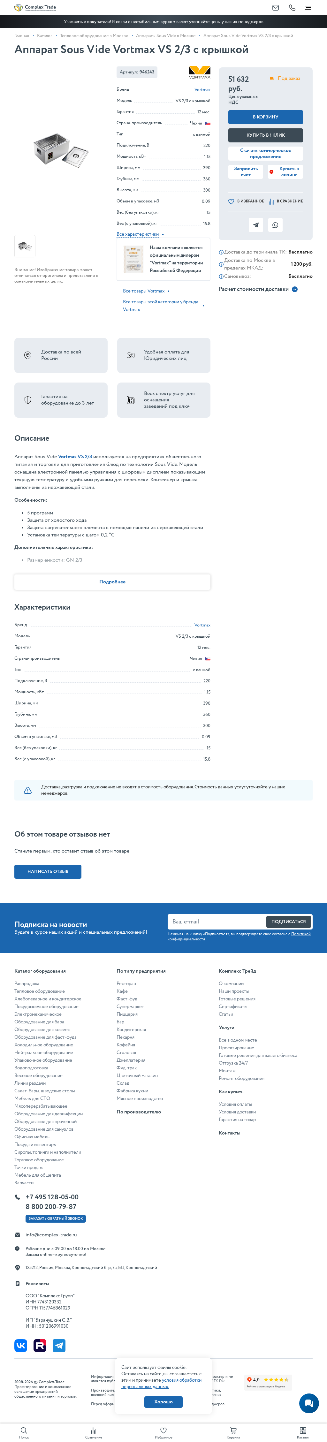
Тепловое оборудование (39, 991)
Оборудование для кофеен (42, 1029)
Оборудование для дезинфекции (48, 1114)
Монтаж (227, 1070)
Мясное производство (140, 1098)
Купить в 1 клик (266, 135)
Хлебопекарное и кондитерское (47, 999)
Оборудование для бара (39, 1022)
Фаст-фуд (127, 999)
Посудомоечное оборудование (46, 1006)
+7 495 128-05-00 (52, 1197)
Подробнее (112, 582)
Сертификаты (233, 1006)
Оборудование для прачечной (45, 1121)
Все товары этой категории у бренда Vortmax (160, 306)
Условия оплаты (235, 1104)
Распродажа (26, 983)
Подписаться (288, 922)
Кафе (122, 991)
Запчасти (24, 1183)
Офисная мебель (31, 1137)
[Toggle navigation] (308, 6)
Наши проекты (234, 991)
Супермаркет (130, 1006)
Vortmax (202, 90)
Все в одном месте (238, 1040)
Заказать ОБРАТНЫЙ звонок (56, 1218)
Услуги (226, 1027)
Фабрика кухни (132, 1091)
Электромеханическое (38, 1014)
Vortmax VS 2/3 (75, 456)
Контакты (229, 1133)
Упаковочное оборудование (43, 1060)
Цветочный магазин (137, 1075)
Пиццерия (127, 1014)
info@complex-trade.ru (51, 1235)
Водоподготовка (31, 1068)
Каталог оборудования (40, 971)
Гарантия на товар (237, 1119)
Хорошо (163, 1402)
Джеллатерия (131, 1060)
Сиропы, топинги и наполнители (47, 1152)
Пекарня (125, 1037)
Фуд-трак (127, 1068)
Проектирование (236, 1047)
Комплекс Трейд (237, 971)
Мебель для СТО (32, 1098)
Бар (120, 1022)
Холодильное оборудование (43, 1045)
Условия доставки (237, 1112)
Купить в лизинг (289, 171)
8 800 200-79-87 (51, 1207)
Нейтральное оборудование (43, 1052)
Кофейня (126, 1045)
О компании (231, 983)
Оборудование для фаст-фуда (45, 1037)
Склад (123, 1083)
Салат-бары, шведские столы (44, 1091)
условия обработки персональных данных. (161, 1383)
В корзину (265, 117)
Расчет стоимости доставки (254, 289)
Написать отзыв (48, 872)
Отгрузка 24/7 (233, 1063)
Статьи (226, 1014)
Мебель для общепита (37, 1175)
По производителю (139, 1112)
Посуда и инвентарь (35, 1144)
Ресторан (126, 983)
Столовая (126, 1052)
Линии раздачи (30, 1083)
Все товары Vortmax (144, 291)
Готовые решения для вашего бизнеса (258, 1055)
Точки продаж (28, 1167)
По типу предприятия (141, 971)
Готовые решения (237, 999)
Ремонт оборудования (241, 1078)
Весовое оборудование (38, 1075)
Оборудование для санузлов (43, 1129)
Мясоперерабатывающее (40, 1106)
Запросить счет (246, 171)
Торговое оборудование (39, 1160)
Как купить (231, 1092)
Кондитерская (131, 1029)
